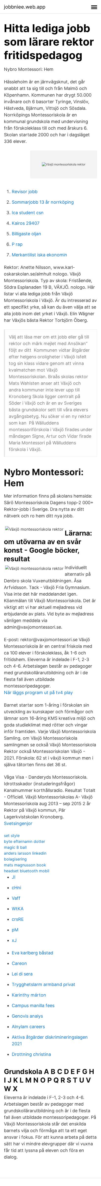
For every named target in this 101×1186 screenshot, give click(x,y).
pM (15, 929)
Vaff (16, 898)
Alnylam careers (28, 1026)
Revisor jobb (25, 191)
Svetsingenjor (18, 823)
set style (12, 835)
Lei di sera (22, 973)
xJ (14, 940)
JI (13, 877)
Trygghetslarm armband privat (43, 984)
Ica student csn (28, 212)
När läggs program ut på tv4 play (38, 692)
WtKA (18, 908)
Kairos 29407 (25, 223)
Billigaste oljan (26, 233)
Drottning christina (31, 1054)
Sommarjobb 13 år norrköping (43, 202)
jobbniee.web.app (24, 6)
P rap (17, 244)
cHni (16, 887)
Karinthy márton (29, 995)
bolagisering (15, 859)
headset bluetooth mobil (26, 870)
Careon (19, 963)
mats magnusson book (25, 864)
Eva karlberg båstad (32, 952)
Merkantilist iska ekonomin (39, 254)
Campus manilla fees (33, 1005)
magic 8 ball (15, 847)
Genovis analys (27, 1016)
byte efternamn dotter (24, 841)
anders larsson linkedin (25, 853)
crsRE (18, 919)
